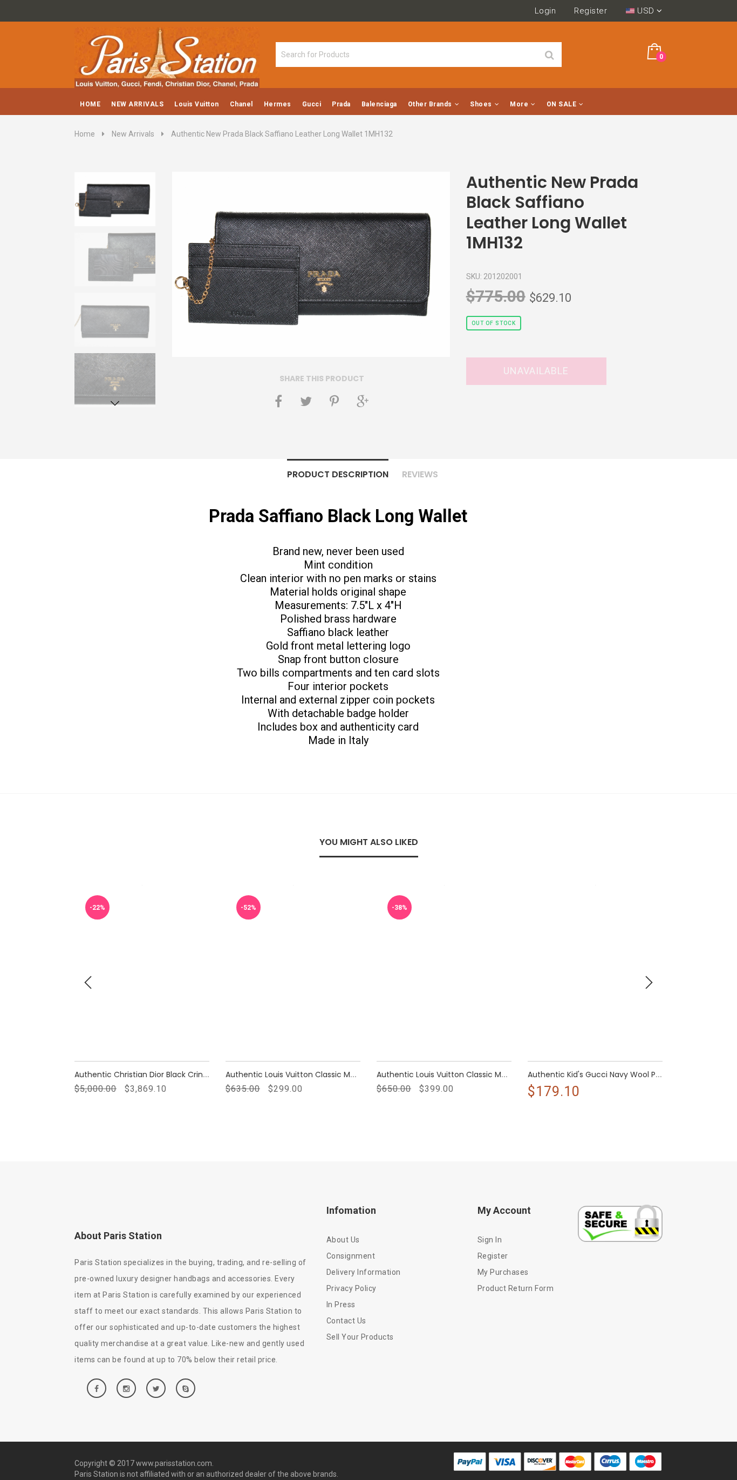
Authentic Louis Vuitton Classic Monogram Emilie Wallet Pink (339, 1074)
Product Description (337, 474)
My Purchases (503, 1272)
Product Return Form (515, 1288)
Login (545, 11)
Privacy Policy (351, 1288)
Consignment (351, 1256)
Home (84, 134)
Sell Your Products (360, 1337)
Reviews (420, 474)
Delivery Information (363, 1272)
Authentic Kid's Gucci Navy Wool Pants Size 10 (613, 1074)
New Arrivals (133, 134)
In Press (341, 1304)
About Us (343, 1239)
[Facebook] (278, 401)
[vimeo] (334, 401)
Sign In (489, 1239)
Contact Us (346, 1320)
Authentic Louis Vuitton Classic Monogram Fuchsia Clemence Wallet (506, 1074)
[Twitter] (306, 401)
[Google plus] (362, 401)
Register (590, 11)
